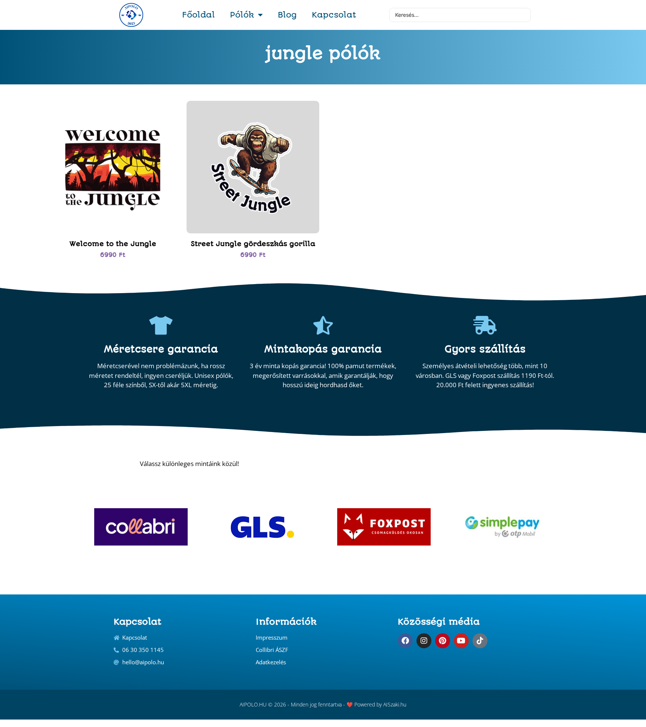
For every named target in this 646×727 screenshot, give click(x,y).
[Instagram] (423, 640)
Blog (287, 14)
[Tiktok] (480, 640)
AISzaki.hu (394, 704)
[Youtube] (461, 640)
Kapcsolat (334, 14)
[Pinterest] (442, 640)
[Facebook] (405, 640)
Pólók (242, 14)
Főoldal (198, 14)
